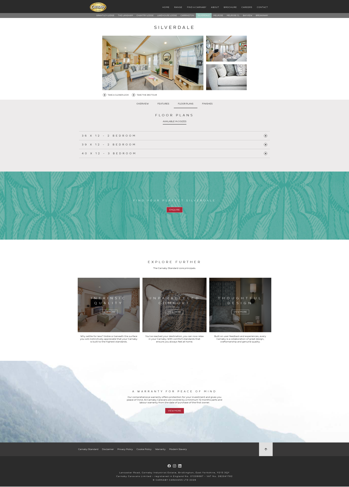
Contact (262, 7)
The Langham (125, 15)
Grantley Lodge (105, 15)
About (215, 7)
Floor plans (185, 103)
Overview (142, 103)
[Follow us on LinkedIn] (179, 466)
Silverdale (204, 15)
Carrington (187, 15)
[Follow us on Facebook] (169, 466)
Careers (246, 7)
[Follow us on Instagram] (174, 466)
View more (174, 410)
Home (166, 7)
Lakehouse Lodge (167, 15)
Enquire (174, 209)
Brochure (230, 7)
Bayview (247, 15)
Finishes (207, 103)
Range (178, 7)
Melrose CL (233, 15)
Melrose (218, 15)
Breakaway (262, 15)
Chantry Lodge (145, 15)
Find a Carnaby (197, 7)
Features (163, 103)
